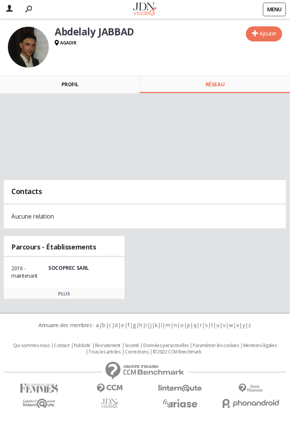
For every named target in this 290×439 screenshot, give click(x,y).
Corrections (136, 352)
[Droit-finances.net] (250, 388)
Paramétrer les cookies (216, 345)
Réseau (215, 84)
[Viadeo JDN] (109, 403)
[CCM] (109, 388)
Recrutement (107, 345)
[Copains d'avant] (39, 403)
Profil (69, 84)
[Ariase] (180, 403)
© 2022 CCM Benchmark (177, 352)
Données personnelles (166, 345)
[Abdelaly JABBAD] (28, 47)
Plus (64, 293)
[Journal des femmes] (39, 388)
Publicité (82, 345)
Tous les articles (104, 352)
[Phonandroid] (250, 403)
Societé (132, 345)
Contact (61, 345)
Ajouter (267, 33)
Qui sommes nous (31, 345)
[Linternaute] (180, 388)
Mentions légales (259, 345)
